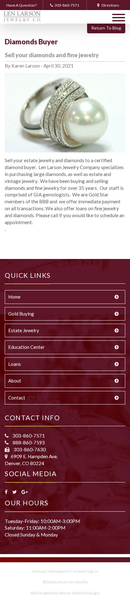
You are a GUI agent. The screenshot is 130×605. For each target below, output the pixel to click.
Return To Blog (106, 27)
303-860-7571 (67, 5)
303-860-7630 (29, 449)
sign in (92, 571)
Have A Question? (21, 5)
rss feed (78, 571)
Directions (110, 5)
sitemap (38, 571)
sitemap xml (58, 571)
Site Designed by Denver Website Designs (65, 593)
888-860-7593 (28, 442)
